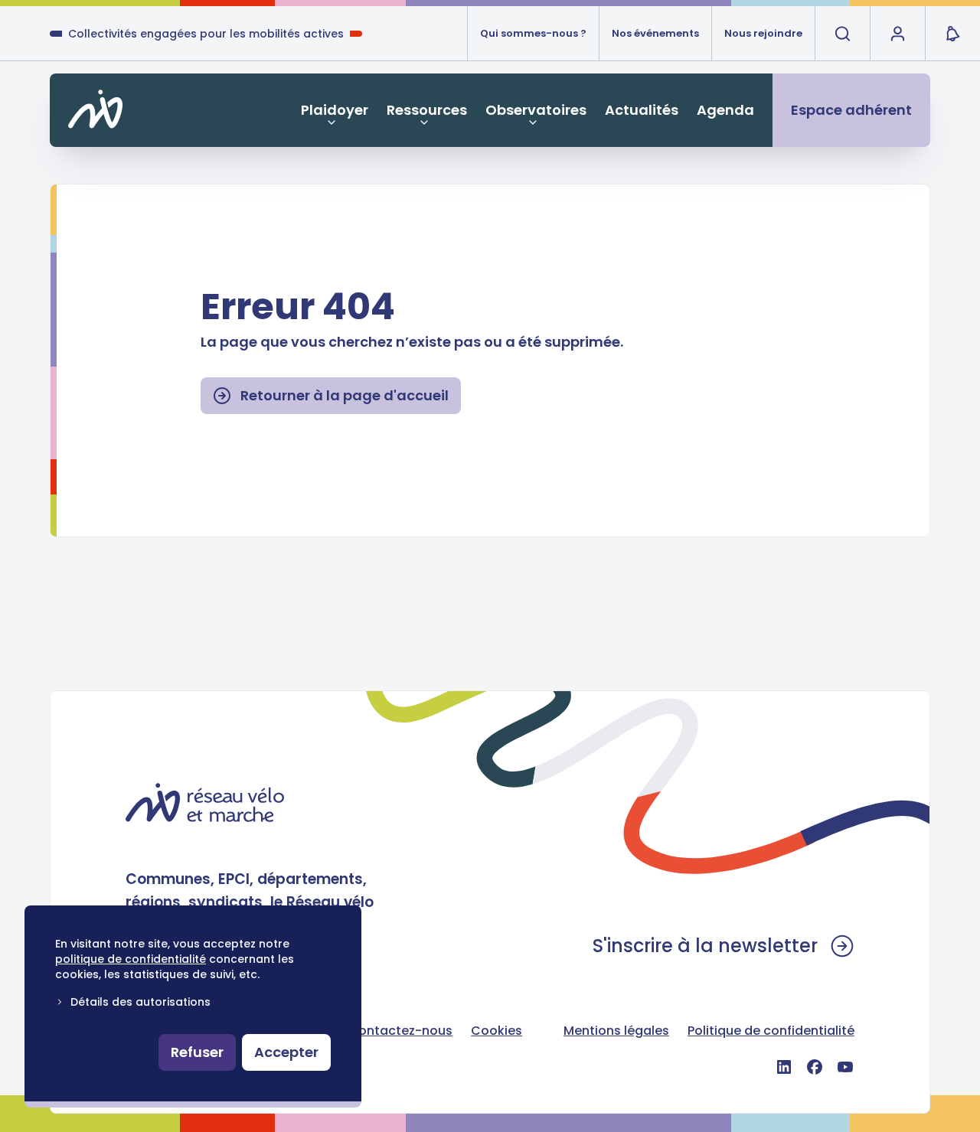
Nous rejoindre (763, 33)
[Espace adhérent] (897, 33)
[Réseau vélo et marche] (205, 802)
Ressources (427, 109)
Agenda (725, 109)
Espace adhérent (851, 109)
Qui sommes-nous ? (533, 33)
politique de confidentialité (130, 959)
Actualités (641, 109)
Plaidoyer (334, 109)
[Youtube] (845, 1067)
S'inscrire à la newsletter (705, 945)
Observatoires (535, 109)
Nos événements (655, 33)
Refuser (197, 1052)
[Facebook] (814, 1067)
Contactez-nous (400, 1030)
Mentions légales (616, 1030)
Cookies (496, 1030)
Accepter (286, 1052)
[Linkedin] (784, 1067)
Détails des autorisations (140, 1002)
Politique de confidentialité (771, 1030)
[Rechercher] (842, 33)
